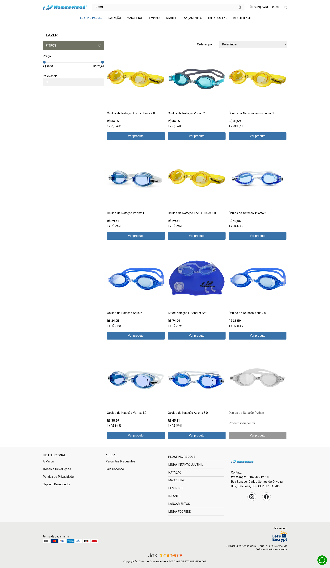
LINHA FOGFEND (217, 17)
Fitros (51, 45)
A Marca (48, 461)
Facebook (266, 497)
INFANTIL (171, 17)
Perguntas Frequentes (120, 461)
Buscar (239, 7)
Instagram (251, 497)
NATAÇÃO (114, 17)
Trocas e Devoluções (57, 469)
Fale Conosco (115, 469)
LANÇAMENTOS (192, 17)
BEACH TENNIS (242, 17)
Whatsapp (322, 560)
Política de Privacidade (58, 476)
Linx (65, 7)
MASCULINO (134, 17)
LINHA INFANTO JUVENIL (185, 464)
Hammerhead (242, 461)
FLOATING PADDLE (90, 17)
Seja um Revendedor (56, 484)
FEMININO (154, 17)
